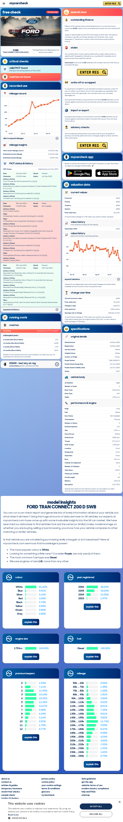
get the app (87, 781)
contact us (6, 781)
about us (5, 778)
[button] (42, 818)
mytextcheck (48, 795)
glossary (45, 791)
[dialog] (61, 810)
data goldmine (89, 778)
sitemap (86, 795)
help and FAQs (89, 791)
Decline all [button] (96, 814)
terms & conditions (50, 788)
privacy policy (48, 778)
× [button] (119, 802)
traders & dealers (10, 798)
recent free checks (10, 791)
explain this (31, 622)
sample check (8, 795)
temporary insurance (11, 788)
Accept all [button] (96, 806)
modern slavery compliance (95, 788)
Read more (13, 814)
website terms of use (92, 785)
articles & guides (9, 785)
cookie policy (48, 781)
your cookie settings (51, 785)
